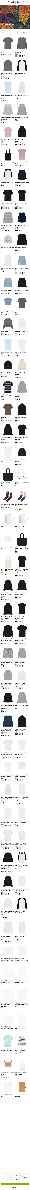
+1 (24, 55)
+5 (24, 314)
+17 (10, 847)
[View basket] (27, 2)
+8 (10, 100)
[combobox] (9, 33)
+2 (10, 144)
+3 (10, 207)
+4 (24, 165)
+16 (10, 54)
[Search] (24, 2)
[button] (2, 54)
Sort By (3, 30)
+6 (10, 757)
